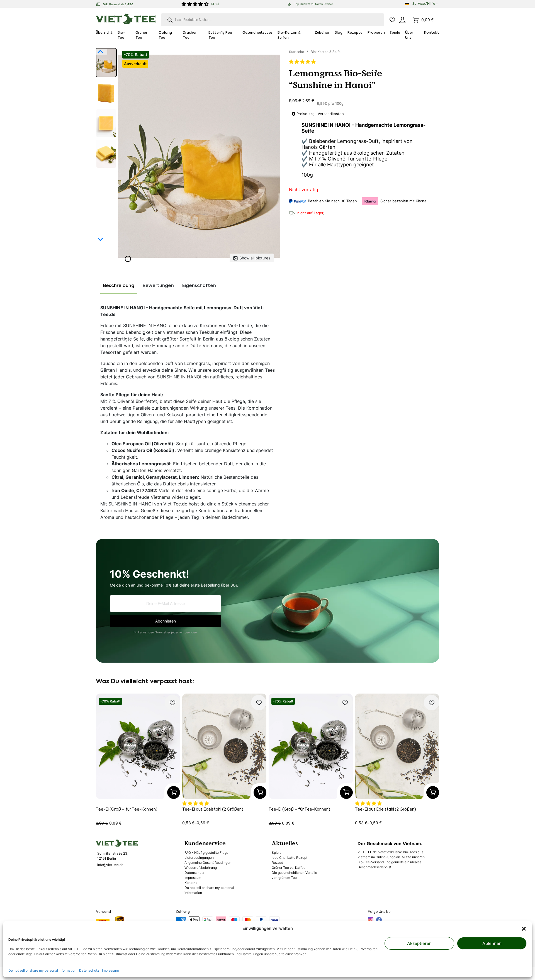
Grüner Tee (141, 35)
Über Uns (409, 35)
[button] (524, 928)
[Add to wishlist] (172, 702)
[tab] (118, 286)
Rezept (277, 862)
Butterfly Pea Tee (220, 35)
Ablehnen (492, 943)
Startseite (296, 52)
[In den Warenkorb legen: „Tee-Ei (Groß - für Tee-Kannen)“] (173, 792)
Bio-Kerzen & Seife (326, 52)
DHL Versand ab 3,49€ (118, 4)
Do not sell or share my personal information (42, 970)
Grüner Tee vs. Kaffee (288, 867)
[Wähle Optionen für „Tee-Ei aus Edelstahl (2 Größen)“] (260, 792)
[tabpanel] (188, 415)
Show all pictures (254, 258)
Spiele (395, 33)
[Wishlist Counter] (392, 20)
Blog (338, 33)
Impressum (110, 970)
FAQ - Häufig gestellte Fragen (207, 852)
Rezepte (355, 33)
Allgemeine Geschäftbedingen (207, 862)
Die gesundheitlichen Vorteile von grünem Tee (294, 875)
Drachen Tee (190, 35)
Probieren (376, 33)
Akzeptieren (419, 943)
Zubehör (322, 33)
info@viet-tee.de (110, 865)
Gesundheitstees (257, 33)
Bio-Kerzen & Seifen (289, 35)
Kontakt (431, 33)
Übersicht (104, 33)
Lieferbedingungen (199, 857)
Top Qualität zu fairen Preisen (314, 4)
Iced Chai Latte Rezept (289, 857)
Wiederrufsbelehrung (200, 867)
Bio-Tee (121, 35)
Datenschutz (89, 970)
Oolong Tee (165, 35)
